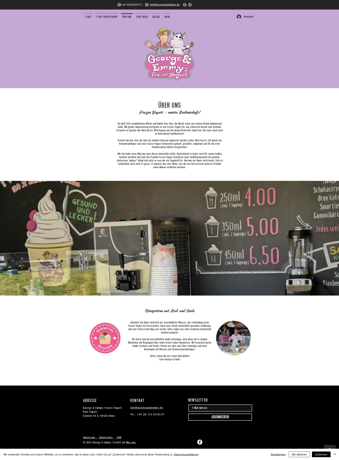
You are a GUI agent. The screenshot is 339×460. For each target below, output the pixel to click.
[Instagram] (190, 5)
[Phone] (119, 5)
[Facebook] (184, 5)
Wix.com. (131, 442)
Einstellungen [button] (278, 454)
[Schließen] (335, 454)
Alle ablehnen (299, 454)
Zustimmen (321, 454)
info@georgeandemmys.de (165, 4)
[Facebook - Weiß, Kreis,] (199, 442)
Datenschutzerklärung (186, 454)
